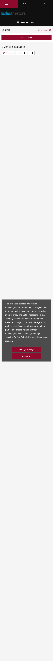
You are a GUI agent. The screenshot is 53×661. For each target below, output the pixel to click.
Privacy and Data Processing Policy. (28, 315)
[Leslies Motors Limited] (13, 13)
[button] (24, 53)
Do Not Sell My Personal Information (30, 337)
